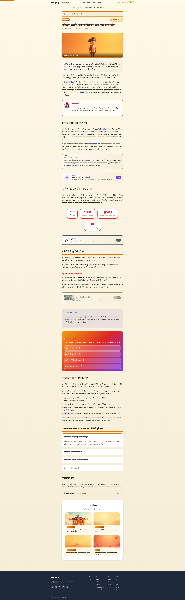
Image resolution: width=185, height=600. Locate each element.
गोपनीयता (117, 587)
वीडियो (109, 579)
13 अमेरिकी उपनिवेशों (71, 82)
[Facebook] (52, 586)
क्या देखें (109, 587)
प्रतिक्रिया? (124, 2)
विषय (94, 2)
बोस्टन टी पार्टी (96, 144)
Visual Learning (100, 587)
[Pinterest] (67, 586)
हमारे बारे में (100, 2)
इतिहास (97, 579)
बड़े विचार (97, 582)
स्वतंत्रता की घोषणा (69, 414)
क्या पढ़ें (109, 584)
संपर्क (117, 584)
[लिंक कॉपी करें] (121, 19)
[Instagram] (56, 586)
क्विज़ (109, 582)
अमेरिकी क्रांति (84, 92)
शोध (116, 579)
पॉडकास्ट (88, 2)
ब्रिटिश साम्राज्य (107, 129)
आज (90, 579)
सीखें (84, 2)
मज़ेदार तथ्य (98, 584)
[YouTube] (63, 586)
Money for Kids (99, 589)
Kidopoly (55, 2)
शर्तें (116, 589)
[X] (59, 586)
